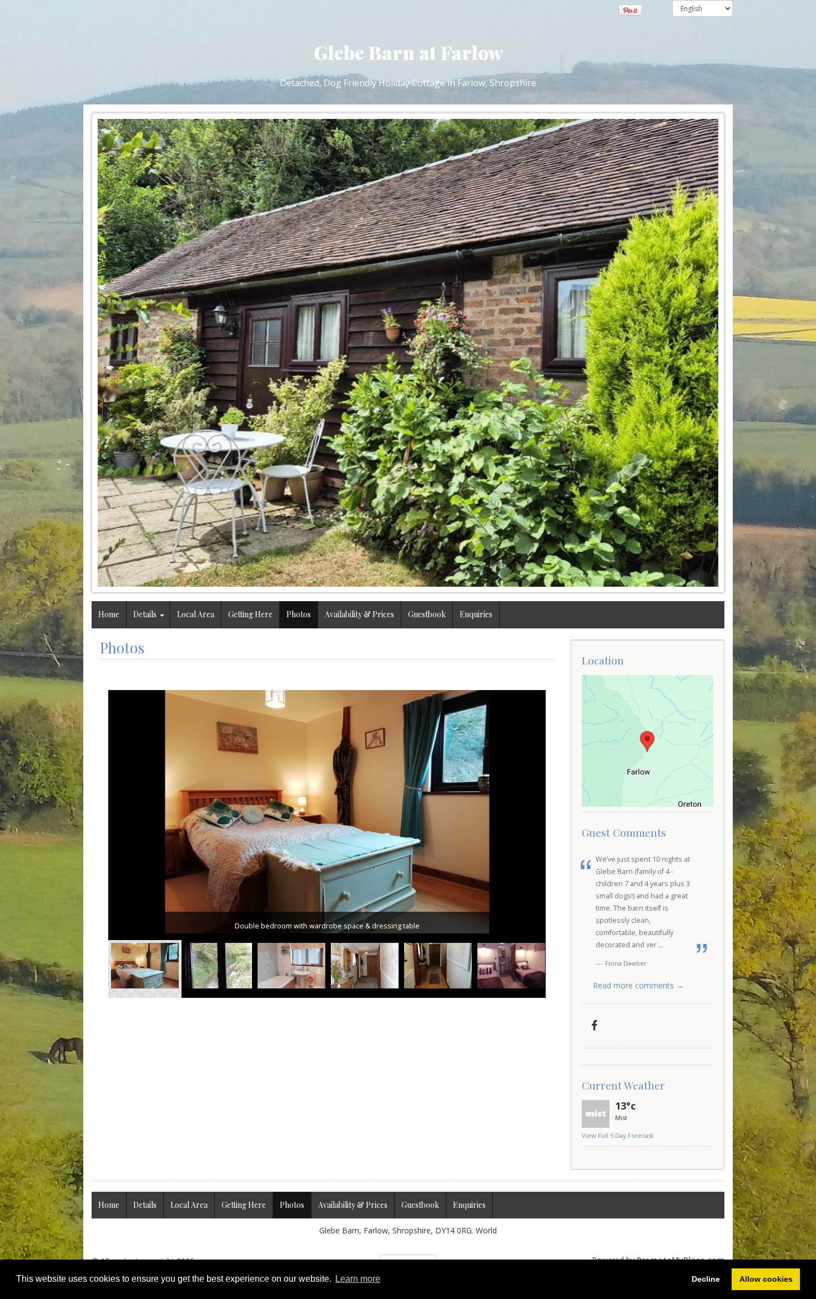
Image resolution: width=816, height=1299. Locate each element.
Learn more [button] (357, 1278)
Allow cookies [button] (766, 1279)
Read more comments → (638, 985)
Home (108, 614)
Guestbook (427, 614)
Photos (298, 614)
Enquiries (476, 614)
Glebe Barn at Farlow (408, 52)
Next (537, 972)
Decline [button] (706, 1279)
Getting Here (250, 614)
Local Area (195, 614)
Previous (116, 972)
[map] (647, 741)
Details (145, 614)
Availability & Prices (359, 614)
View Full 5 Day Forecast (617, 1135)
